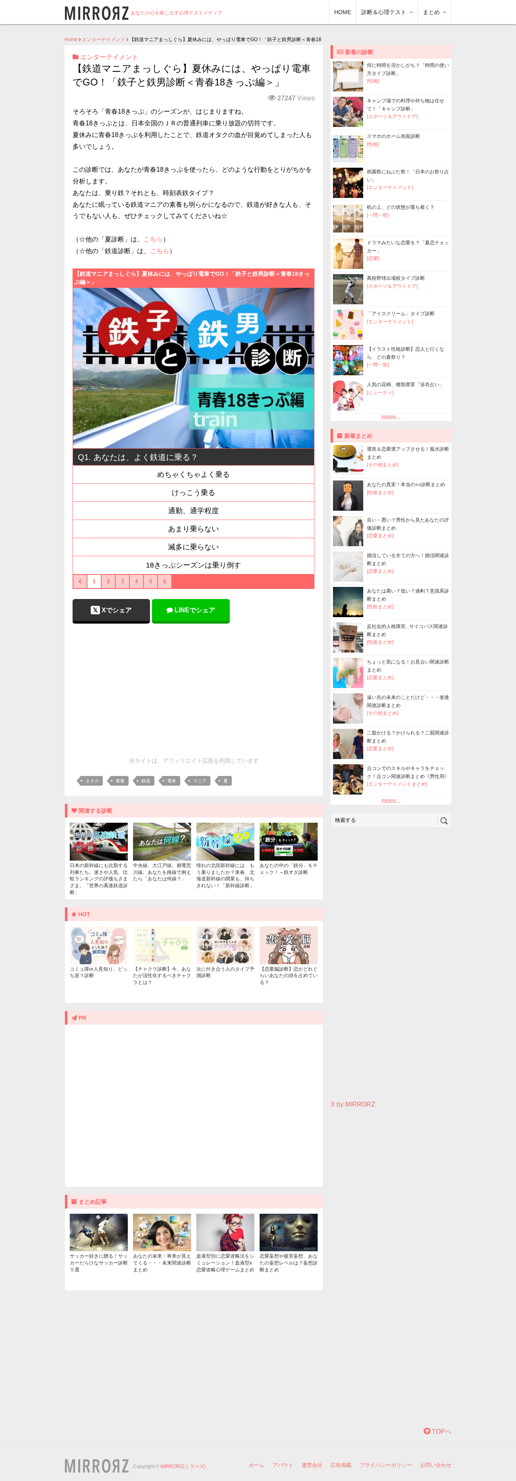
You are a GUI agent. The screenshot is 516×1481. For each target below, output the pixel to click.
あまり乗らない (193, 529)
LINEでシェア (194, 610)
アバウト (283, 1465)
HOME (342, 12)
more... (391, 417)
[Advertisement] (194, 688)
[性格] (373, 81)
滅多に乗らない (193, 547)
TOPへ (441, 1431)
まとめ (432, 12)
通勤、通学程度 (193, 511)
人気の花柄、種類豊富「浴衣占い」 (405, 384)
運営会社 (312, 1465)
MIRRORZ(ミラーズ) (183, 1466)
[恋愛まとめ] (380, 536)
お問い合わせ (436, 1465)
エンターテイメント (103, 39)
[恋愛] (373, 258)
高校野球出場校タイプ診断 (396, 278)
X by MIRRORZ (353, 1104)
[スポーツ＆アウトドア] (392, 116)
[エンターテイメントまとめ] (397, 784)
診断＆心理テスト (384, 12)
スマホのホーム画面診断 (393, 136)
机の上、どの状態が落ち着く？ (401, 207)
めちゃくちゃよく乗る (193, 474)
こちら (153, 239)
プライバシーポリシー (386, 1465)
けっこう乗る (193, 493)
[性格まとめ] (380, 492)
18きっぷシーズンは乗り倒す (193, 565)
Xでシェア (116, 610)
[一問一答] (378, 215)
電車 (171, 780)
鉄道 (145, 780)
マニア (199, 780)
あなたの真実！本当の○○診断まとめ (406, 484)
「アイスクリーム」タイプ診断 (401, 313)
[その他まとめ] (382, 465)
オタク (92, 780)
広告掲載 (341, 1465)
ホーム (256, 1465)
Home (71, 39)
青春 (120, 780)
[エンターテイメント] (390, 187)
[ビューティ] (380, 392)
